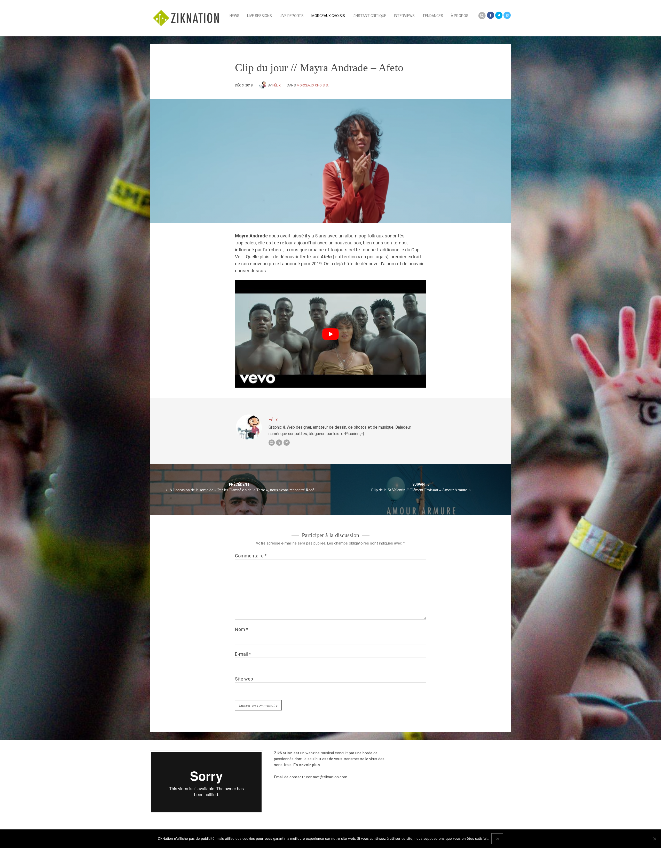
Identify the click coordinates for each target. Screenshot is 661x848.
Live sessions (259, 16)
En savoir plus (306, 765)
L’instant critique (369, 16)
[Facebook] (490, 15)
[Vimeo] (507, 15)
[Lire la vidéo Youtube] (330, 334)
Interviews (404, 16)
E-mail (243, 654)
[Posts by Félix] (263, 85)
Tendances (432, 16)
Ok (497, 839)
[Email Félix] (272, 442)
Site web (244, 679)
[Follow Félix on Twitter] (287, 442)
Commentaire (251, 555)
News (234, 16)
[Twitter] (498, 15)
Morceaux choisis (328, 16)
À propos (459, 16)
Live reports (292, 16)
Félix (276, 85)
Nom (241, 629)
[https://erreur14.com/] (279, 442)
